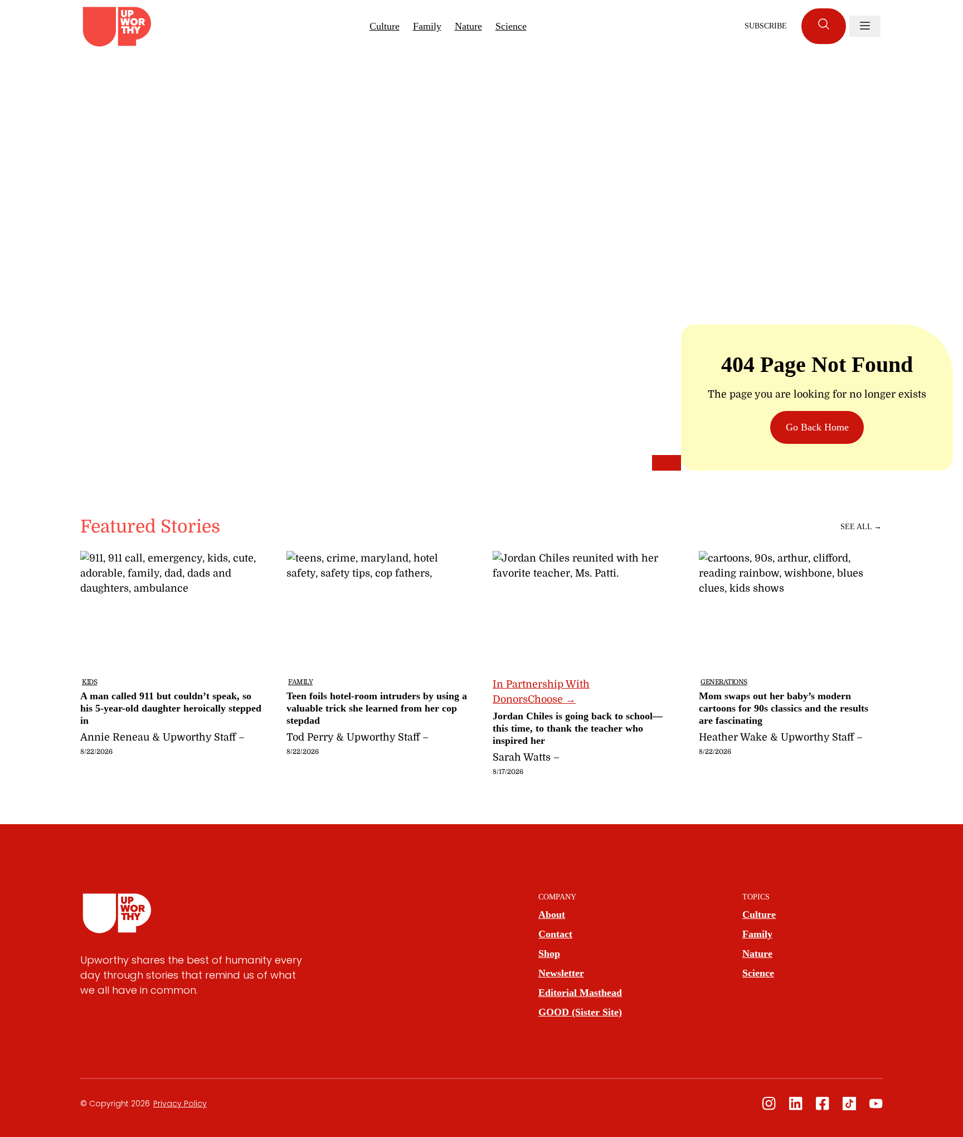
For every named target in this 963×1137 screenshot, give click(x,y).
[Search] (823, 26)
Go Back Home (817, 427)
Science (511, 26)
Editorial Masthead (580, 992)
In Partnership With (541, 692)
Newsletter (561, 973)
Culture (384, 26)
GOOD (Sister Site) (580, 1012)
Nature (468, 26)
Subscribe (766, 26)
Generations (724, 682)
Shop (549, 953)
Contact (555, 934)
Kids (89, 682)
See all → (861, 526)
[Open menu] (865, 26)
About (551, 914)
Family (427, 26)
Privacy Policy (180, 1103)
